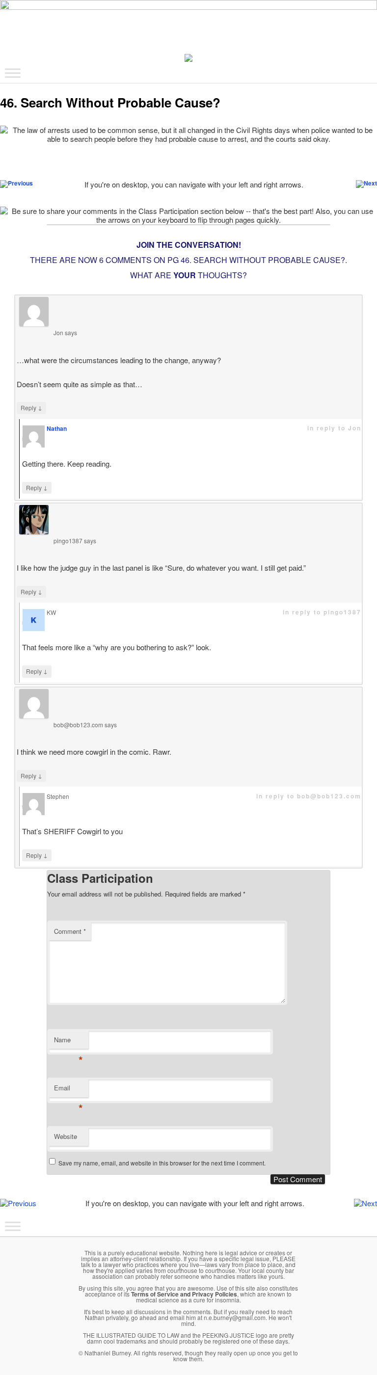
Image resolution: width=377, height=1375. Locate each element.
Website (65, 1136)
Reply (31, 407)
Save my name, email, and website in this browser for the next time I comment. (162, 1163)
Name (68, 1042)
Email (68, 1090)
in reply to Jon (334, 427)
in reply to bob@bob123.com (308, 796)
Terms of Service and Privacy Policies (184, 1294)
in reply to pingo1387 (322, 612)
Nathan (57, 428)
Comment (70, 931)
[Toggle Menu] (13, 73)
